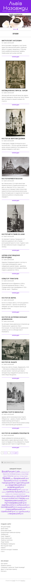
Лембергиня (4, 534)
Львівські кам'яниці (6, 540)
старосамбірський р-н (15, 509)
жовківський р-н (15, 487)
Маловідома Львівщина (8, 544)
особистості (13, 498)
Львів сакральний (9, 43)
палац (22, 498)
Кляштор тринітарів (10, 279)
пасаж (27, 498)
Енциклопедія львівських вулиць (10, 532)
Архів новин (4, 528)
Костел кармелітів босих (12, 179)
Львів (14, 476)
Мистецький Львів (6, 546)
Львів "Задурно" (5, 536)
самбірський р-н (22, 505)
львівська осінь (9, 494)
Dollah (13, 580)
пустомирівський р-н (16, 502)
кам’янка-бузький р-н (15, 491)
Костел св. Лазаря (9, 362)
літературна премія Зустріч (19, 494)
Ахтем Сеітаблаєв (10, 474)
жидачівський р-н (17, 484)
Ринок (17, 476)
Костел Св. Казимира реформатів (15, 433)
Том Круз (22, 476)
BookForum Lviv (11, 471)
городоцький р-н (9, 482)
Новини (3, 547)
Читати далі (15, 57)
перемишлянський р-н (15, 500)
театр (16, 511)
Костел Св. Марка (9, 298)
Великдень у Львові (20, 474)
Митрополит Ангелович (12, 41)
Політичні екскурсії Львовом (9, 549)
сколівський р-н (9, 507)
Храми (6, 478)
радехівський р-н (9, 505)
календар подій (24, 489)
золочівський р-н (11, 489)
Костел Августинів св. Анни (13, 234)
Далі (16, 453)
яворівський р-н (16, 513)
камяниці (4, 492)
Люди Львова (5, 542)
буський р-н (9, 480)
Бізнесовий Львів (6, 530)
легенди (27, 492)
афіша (12, 478)
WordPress (23, 580)
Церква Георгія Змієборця (12, 412)
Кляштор (10, 476)
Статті (2, 551)
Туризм (26, 476)
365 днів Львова (5, 526)
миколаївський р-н (8, 496)
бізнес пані (18, 481)
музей (6, 498)
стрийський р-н (8, 511)
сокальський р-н (23, 507)
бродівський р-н (21, 478)
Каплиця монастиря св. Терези (14, 90)
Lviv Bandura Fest (24, 472)
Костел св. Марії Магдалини (13, 138)
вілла (24, 480)
